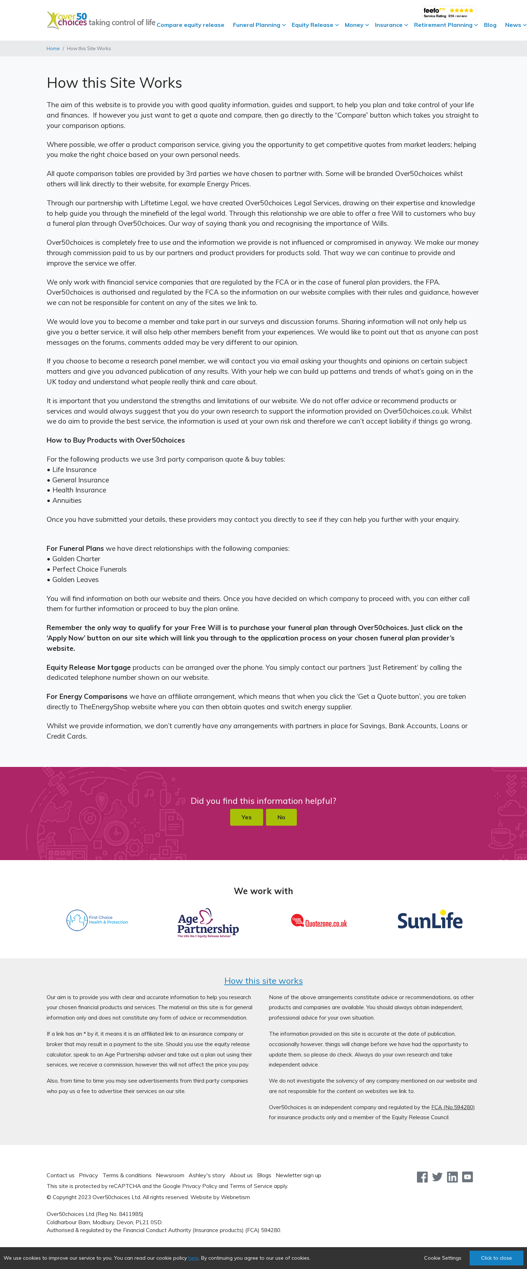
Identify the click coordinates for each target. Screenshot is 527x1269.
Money (354, 24)
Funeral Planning (256, 24)
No (281, 817)
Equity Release (312, 24)
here (193, 1258)
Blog (490, 24)
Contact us (61, 1175)
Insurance (389, 24)
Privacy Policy (199, 1186)
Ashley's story (207, 1175)
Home (53, 48)
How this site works (263, 980)
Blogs (264, 1175)
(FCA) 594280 (262, 1230)
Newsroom (170, 1175)
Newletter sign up (298, 1175)
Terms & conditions (127, 1175)
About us (241, 1175)
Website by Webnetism (220, 1197)
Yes (247, 817)
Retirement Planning (443, 24)
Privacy (88, 1175)
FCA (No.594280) (453, 1107)
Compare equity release (190, 24)
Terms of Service (250, 1186)
